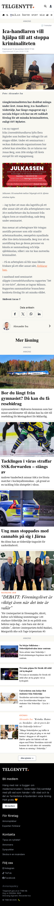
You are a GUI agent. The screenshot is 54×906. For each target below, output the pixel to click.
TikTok (8, 873)
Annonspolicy (10, 886)
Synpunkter (8, 849)
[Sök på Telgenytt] (45, 6)
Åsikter (26, 15)
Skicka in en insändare (13, 854)
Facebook (9, 878)
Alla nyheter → (27, 758)
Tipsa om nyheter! (11, 840)
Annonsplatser (9, 821)
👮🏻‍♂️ (15, 15)
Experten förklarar (11, 826)
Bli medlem (10, 806)
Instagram (9, 868)
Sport (35, 15)
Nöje (42, 15)
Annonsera (7, 844)
